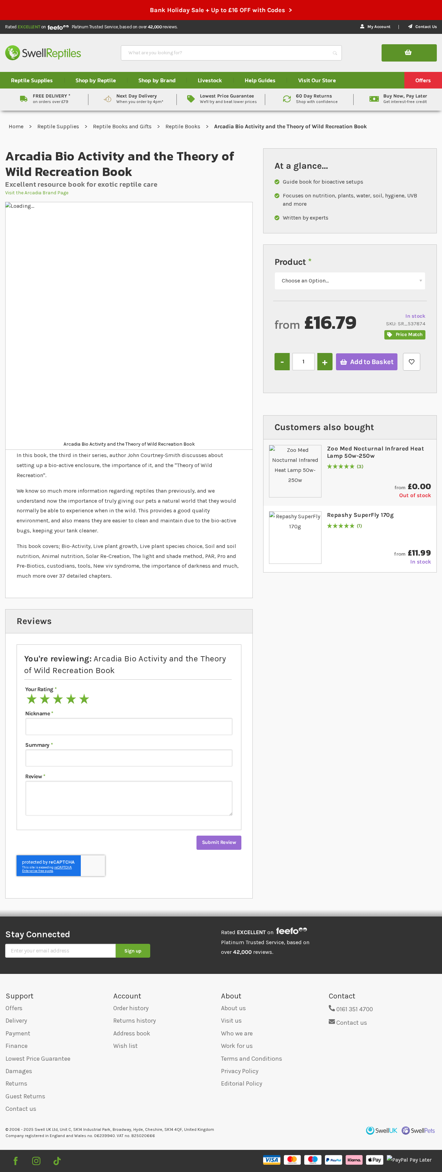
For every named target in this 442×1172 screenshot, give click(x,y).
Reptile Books (183, 126)
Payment (18, 1033)
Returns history (134, 1020)
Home (17, 126)
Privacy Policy (239, 1071)
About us (233, 1008)
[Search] (335, 53)
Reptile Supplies (58, 126)
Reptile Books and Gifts (123, 126)
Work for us (237, 1046)
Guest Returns (25, 1096)
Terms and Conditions (251, 1058)
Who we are (237, 1033)
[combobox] (225, 53)
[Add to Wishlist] (411, 362)
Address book (131, 1033)
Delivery (16, 1020)
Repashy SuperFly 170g (360, 514)
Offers (14, 1008)
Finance (17, 1046)
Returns (16, 1083)
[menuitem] (32, 80)
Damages (19, 1071)
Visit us (231, 1020)
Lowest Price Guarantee (38, 1058)
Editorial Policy (241, 1083)
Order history (130, 1008)
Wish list (125, 1046)
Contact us (21, 1109)
